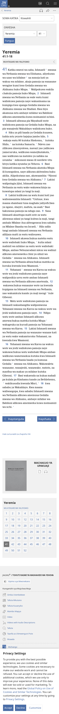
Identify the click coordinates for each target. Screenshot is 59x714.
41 (4, 69)
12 (51, 281)
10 (7, 238)
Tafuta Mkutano (12, 600)
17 (15, 375)
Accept (8, 707)
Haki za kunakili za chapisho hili (16, 434)
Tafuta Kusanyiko (12, 606)
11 (7, 270)
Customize (35, 707)
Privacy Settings (15, 699)
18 (42, 383)
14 (40, 313)
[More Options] (54, 11)
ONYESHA (9, 27)
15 (26, 328)
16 (7, 344)
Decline (20, 707)
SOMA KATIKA (10, 18)
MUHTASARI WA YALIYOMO (16, 508)
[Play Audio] (41, 11)
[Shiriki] (48, 11)
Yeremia (7, 10)
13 (7, 301)
